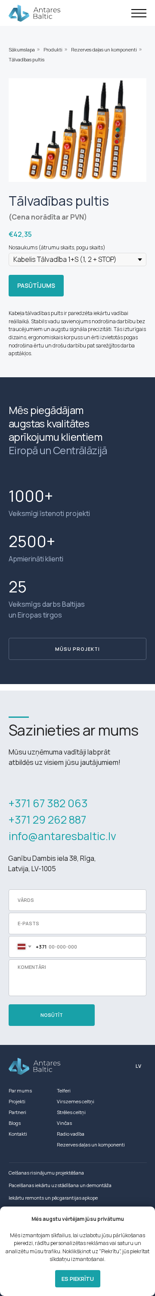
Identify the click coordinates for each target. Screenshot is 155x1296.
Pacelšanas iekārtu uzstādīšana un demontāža (60, 1185)
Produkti (52, 49)
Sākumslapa (22, 49)
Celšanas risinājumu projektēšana (46, 1172)
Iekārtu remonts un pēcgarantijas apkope (53, 1197)
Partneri (17, 1112)
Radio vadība (70, 1133)
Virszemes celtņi (75, 1101)
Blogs (15, 1123)
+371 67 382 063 (48, 803)
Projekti (17, 1101)
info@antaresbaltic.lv (62, 836)
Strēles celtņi (71, 1112)
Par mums (20, 1090)
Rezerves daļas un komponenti (104, 49)
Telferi (64, 1090)
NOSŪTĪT (51, 1015)
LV (139, 1066)
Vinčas (64, 1123)
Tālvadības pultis (26, 59)
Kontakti (18, 1133)
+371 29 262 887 (47, 819)
